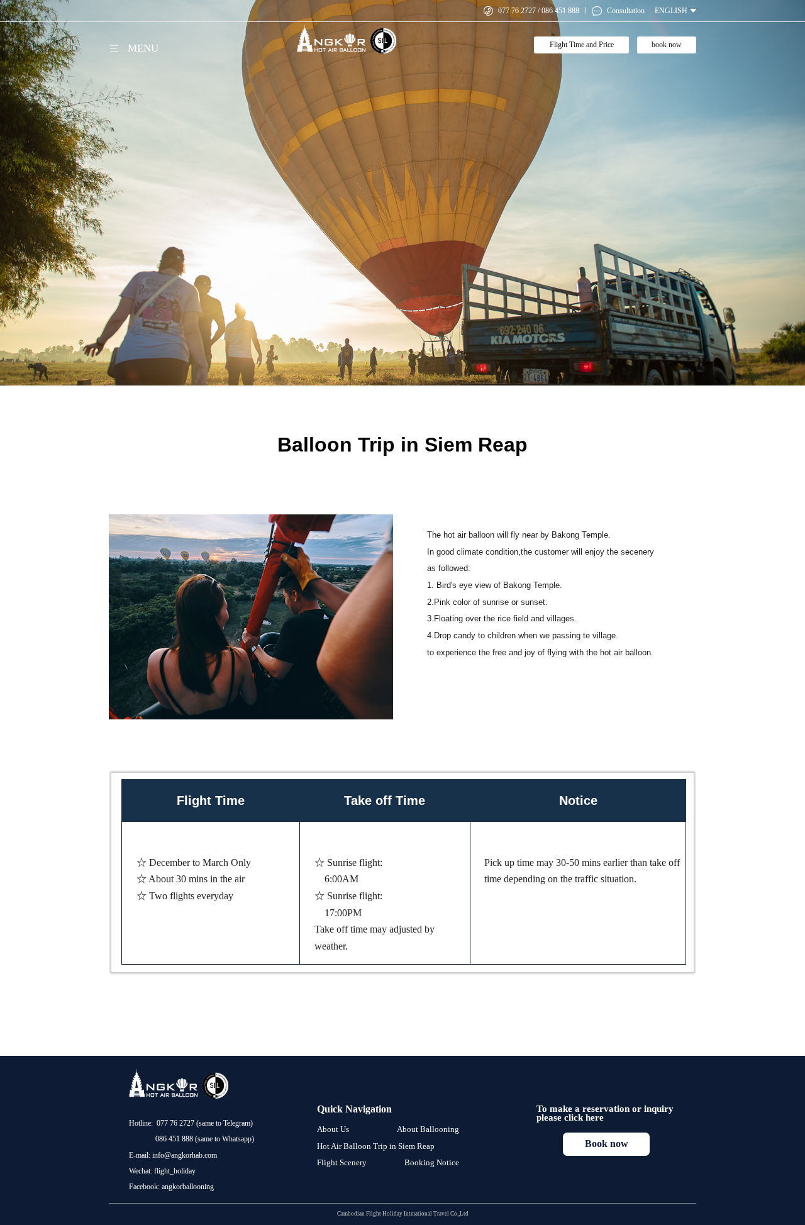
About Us (333, 1129)
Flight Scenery (342, 1162)
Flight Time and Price (582, 44)
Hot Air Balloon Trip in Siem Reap (376, 1146)
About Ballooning (428, 1129)
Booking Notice (431, 1162)
